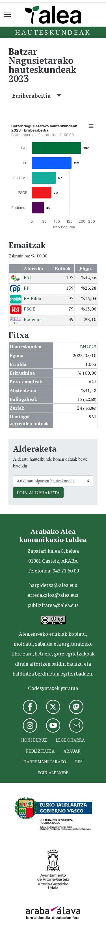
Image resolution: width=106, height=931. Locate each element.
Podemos (33, 319)
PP (26, 288)
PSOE (29, 309)
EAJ (27, 277)
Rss (79, 761)
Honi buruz (34, 740)
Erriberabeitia (34, 95)
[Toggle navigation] (8, 14)
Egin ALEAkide (53, 772)
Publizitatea (40, 751)
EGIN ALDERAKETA (38, 492)
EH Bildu (32, 298)
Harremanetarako (44, 761)
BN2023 (88, 347)
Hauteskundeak (53, 32)
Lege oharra (70, 740)
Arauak (72, 751)
